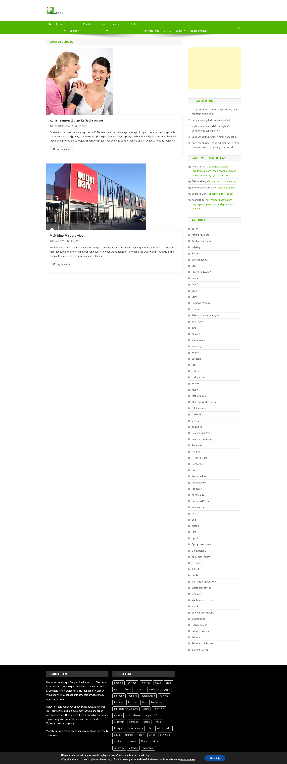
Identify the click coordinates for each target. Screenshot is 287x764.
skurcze (129, 735)
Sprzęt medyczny (201, 544)
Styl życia (165, 735)
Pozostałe (197, 464)
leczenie (132, 702)
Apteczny (83, 125)
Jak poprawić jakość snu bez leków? (211, 120)
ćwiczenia (148, 748)
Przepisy (119, 728)
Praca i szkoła (199, 476)
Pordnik (196, 451)
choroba (132, 682)
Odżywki (196, 414)
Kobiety (196, 334)
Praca (195, 470)
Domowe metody (201, 303)
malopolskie (198, 377)
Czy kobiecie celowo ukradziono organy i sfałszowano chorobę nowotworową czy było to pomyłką (214, 171)
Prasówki (197, 488)
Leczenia (196, 358)
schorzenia (198, 507)
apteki (195, 228)
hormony (119, 695)
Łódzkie (196, 371)
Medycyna (156, 702)
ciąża (158, 682)
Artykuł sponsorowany (204, 241)
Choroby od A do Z (201, 272)
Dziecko (196, 309)
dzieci (128, 689)
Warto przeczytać (201, 588)
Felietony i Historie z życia (205, 315)
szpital (118, 741)
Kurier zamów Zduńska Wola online (76, 120)
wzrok (195, 606)
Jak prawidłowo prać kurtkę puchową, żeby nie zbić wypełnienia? (214, 111)
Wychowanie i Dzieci (202, 600)
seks (194, 513)
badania (118, 682)
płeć (150, 728)
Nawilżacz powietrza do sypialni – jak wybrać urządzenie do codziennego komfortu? (215, 145)
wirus (155, 741)
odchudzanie (134, 715)
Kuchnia (164, 695)
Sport (195, 538)
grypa (167, 689)
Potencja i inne (151, 30)
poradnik (134, 722)
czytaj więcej (64, 149)
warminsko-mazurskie (204, 581)
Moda (146, 708)
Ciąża (195, 278)
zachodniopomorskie (203, 612)
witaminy (197, 594)
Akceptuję (214, 758)
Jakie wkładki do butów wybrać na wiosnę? (214, 137)
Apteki (59, 24)
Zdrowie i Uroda (200, 649)
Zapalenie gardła (226, 187)
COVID (195, 284)
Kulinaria (118, 702)
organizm (119, 722)
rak (159, 728)
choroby (146, 682)
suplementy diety (201, 557)
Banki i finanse (199, 259)
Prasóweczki (199, 482)
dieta (168, 682)
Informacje (197, 321)
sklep (117, 735)
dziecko (140, 689)
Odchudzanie (199, 408)
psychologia (198, 495)
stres (152, 735)
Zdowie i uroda (199, 625)
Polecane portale (201, 433)
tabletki (196, 569)
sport (141, 735)
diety (117, 689)
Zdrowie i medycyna (202, 643)
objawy (118, 715)
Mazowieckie (199, 396)
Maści (195, 389)
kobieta (133, 695)
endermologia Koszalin (221, 193)
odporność (151, 715)
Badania (196, 253)
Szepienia (197, 563)
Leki (102, 24)
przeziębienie (136, 728)
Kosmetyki (117, 24)
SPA (194, 532)
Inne (194, 327)
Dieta (133, 24)
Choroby (74, 30)
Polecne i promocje (202, 439)
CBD (194, 266)
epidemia (154, 689)
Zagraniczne (198, 618)
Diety (194, 297)
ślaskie (195, 526)
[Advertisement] (214, 68)
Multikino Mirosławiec (66, 236)
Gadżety (180, 30)
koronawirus (198, 340)
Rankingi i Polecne (201, 501)
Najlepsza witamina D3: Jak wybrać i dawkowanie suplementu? (211, 128)
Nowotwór (159, 708)
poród (147, 722)
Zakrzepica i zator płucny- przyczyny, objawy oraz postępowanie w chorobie (213, 204)
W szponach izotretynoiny (222, 181)
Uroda (195, 575)
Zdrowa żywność (201, 631)
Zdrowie (196, 637)
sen (194, 519)
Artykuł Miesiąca (200, 235)
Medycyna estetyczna (204, 402)
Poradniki (88, 24)
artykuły (196, 247)
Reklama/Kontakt (199, 30)
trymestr (131, 741)
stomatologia (199, 550)
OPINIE (167, 30)
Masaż (195, 383)
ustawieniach (187, 759)
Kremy (195, 352)
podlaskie (197, 427)
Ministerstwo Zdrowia (126, 708)
